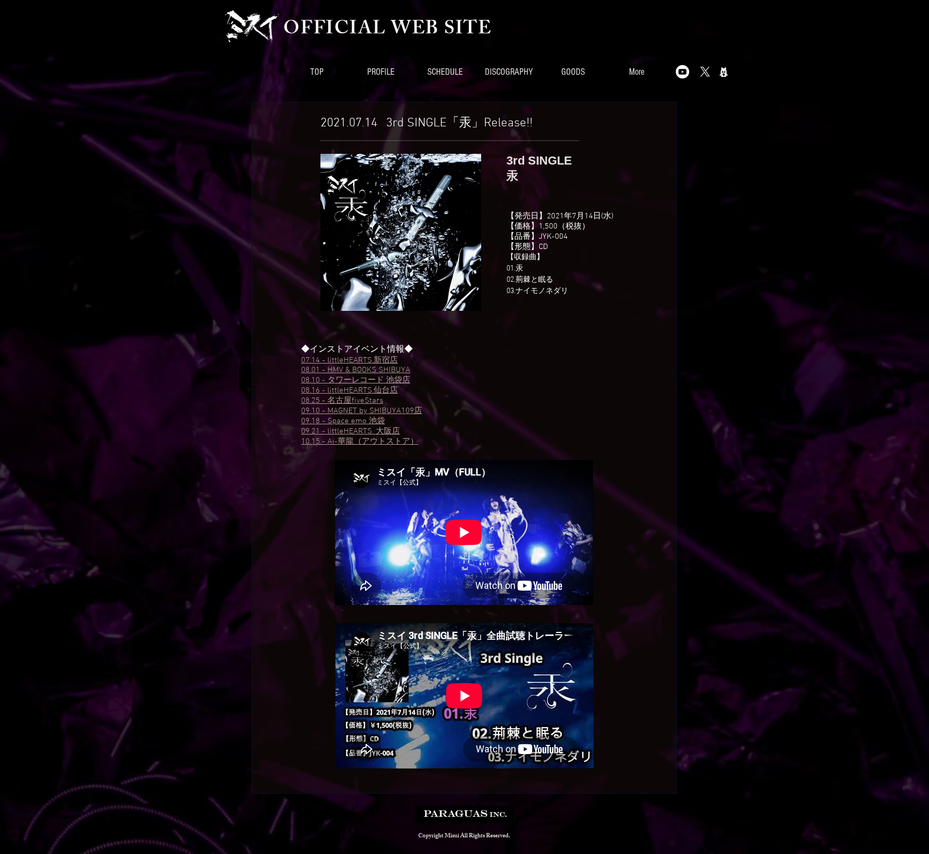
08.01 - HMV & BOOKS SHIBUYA (355, 370)
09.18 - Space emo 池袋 (343, 421)
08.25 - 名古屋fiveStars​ (342, 400)
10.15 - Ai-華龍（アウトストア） (359, 441)
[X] (705, 72)
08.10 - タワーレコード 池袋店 (355, 380)
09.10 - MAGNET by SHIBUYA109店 (361, 411)
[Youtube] (682, 72)
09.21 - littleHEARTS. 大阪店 (350, 431)
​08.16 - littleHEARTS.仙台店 (349, 390)
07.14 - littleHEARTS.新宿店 (349, 360)
